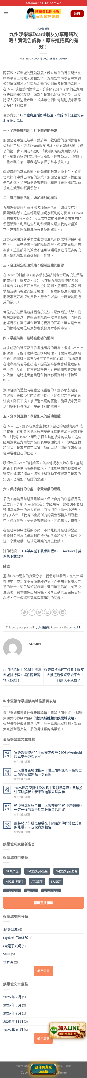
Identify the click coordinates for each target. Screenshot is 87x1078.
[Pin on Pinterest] (55, 612)
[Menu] (5, 13)
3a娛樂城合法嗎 (66, 871)
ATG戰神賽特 (14, 881)
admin (63, 58)
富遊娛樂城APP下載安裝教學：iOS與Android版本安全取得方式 (48, 754)
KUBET (56, 881)
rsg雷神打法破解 (15, 938)
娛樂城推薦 (45, 718)
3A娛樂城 (12, 871)
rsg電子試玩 (12, 946)
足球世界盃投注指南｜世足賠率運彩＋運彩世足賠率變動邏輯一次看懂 (48, 772)
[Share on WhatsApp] (24, 612)
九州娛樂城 (43, 28)
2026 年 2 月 (12, 1013)
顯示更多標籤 (43, 903)
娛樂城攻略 (65, 718)
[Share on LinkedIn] (62, 612)
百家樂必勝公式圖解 (60, 1066)
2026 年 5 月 (12, 1005)
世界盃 (8, 962)
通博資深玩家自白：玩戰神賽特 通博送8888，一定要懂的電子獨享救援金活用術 (48, 807)
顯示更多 (43, 971)
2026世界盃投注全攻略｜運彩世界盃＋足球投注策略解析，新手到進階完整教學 (48, 790)
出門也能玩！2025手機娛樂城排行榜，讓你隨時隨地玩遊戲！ (22, 674)
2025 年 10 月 (13, 1030)
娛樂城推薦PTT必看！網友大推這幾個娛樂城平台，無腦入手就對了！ (64, 674)
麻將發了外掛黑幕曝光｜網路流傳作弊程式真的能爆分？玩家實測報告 (48, 825)
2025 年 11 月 (13, 1021)
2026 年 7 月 (12, 997)
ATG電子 (37, 881)
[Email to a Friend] (47, 612)
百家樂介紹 (22, 1066)
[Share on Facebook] (32, 612)
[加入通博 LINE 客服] (67, 1031)
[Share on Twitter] (39, 612)
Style (6, 954)
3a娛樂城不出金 (37, 871)
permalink (75, 627)
